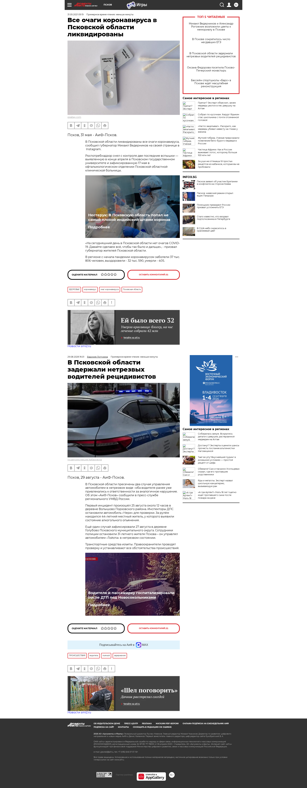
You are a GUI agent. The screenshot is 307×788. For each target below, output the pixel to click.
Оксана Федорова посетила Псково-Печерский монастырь (211, 69)
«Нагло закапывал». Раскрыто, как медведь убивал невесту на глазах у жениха (218, 129)
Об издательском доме (107, 723)
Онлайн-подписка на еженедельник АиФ (206, 723)
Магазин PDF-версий (167, 723)
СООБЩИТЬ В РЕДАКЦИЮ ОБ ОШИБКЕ (152, 727)
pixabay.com (74, 117)
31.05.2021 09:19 (76, 14)
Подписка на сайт (104, 727)
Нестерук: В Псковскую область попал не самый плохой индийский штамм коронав (129, 217)
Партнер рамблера (124, 775)
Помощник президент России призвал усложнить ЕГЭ (213, 206)
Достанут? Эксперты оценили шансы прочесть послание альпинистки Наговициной (218, 448)
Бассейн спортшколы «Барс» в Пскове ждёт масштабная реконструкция (211, 83)
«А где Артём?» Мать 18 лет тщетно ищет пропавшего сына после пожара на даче (217, 495)
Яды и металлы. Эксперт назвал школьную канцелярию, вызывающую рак (215, 483)
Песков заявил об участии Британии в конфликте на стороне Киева (217, 182)
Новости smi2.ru (79, 346)
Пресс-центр (131, 723)
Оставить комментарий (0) (153, 275)
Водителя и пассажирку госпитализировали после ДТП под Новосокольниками (131, 595)
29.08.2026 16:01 (76, 356)
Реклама (147, 723)
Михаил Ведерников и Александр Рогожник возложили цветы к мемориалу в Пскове (211, 26)
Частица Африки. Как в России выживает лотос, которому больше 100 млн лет (217, 152)
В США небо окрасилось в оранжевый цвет (211, 229)
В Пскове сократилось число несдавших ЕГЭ (211, 41)
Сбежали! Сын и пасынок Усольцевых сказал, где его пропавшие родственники (218, 471)
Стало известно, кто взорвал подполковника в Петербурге (213, 217)
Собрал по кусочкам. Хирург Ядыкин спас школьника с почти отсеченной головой (218, 117)
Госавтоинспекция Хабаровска (85, 459)
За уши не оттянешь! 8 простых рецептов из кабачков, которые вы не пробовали (218, 164)
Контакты (123, 727)
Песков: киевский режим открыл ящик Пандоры (215, 194)
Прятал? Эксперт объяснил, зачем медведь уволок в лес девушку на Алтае (217, 105)
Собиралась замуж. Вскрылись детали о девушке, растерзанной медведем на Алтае (216, 436)
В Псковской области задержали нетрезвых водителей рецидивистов (211, 55)
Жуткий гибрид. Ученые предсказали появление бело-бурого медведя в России (218, 141)
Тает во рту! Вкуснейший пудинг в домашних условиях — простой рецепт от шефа (217, 460)
